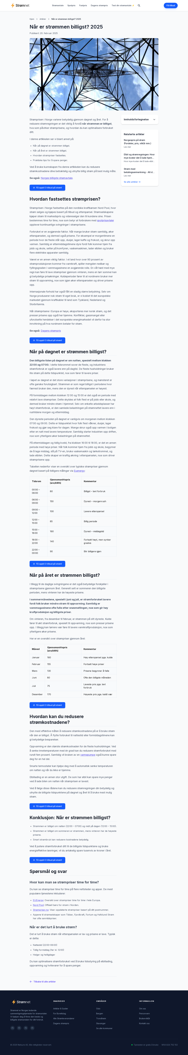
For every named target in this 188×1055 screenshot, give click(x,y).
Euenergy (79, 470)
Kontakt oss (144, 1023)
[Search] (139, 5)
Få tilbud (171, 5)
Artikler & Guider (60, 1008)
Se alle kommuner (104, 1028)
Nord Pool (38, 905)
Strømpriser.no (41, 909)
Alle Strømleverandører (63, 1018)
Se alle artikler (131, 182)
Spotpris (71, 5)
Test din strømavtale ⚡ (123, 5)
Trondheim (101, 1018)
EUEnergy (38, 900)
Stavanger (101, 1023)
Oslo (98, 1008)
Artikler (43, 19)
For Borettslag (59, 1013)
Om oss (142, 1008)
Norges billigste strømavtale (57, 178)
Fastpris (83, 5)
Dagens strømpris (99, 5)
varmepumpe (87, 754)
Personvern (144, 1013)
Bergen (99, 1013)
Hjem (32, 19)
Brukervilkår (144, 1018)
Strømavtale (58, 5)
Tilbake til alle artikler (44, 981)
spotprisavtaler (105, 220)
